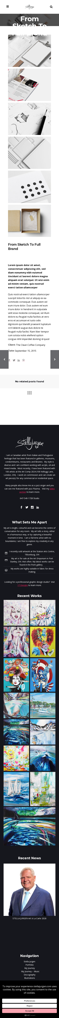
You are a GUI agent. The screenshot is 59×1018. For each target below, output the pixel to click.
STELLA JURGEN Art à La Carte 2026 (29, 918)
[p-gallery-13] (29, 85)
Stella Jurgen (29, 961)
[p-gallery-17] (29, 221)
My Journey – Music (30, 971)
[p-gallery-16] (29, 187)
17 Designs (22, 585)
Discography (29, 974)
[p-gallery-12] (29, 51)
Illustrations (29, 978)
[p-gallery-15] (29, 153)
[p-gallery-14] (29, 119)
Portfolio (29, 964)
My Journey (29, 968)
